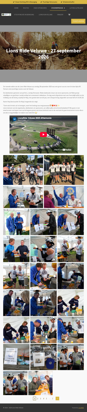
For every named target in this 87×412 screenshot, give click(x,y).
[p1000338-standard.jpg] (40, 383)
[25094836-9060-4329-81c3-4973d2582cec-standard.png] (16, 222)
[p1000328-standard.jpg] (16, 330)
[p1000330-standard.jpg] (71, 330)
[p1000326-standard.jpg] (43, 303)
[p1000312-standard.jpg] (43, 249)
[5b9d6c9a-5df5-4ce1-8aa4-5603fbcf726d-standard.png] (23, 197)
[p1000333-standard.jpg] (16, 357)
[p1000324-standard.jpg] (71, 276)
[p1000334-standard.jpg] (43, 357)
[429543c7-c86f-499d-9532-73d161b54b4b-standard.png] (64, 197)
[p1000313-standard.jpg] (71, 249)
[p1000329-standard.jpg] (43, 330)
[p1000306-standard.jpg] (43, 222)
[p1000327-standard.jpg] (71, 303)
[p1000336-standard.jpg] (15, 383)
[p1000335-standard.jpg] (71, 357)
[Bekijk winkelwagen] (69, 14)
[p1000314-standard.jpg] (16, 276)
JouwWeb (81, 408)
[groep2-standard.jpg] (23, 170)
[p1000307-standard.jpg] (71, 222)
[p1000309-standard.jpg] (16, 249)
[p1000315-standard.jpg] (43, 276)
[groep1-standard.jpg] (64, 170)
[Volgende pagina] (57, 398)
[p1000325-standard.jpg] (16, 303)
